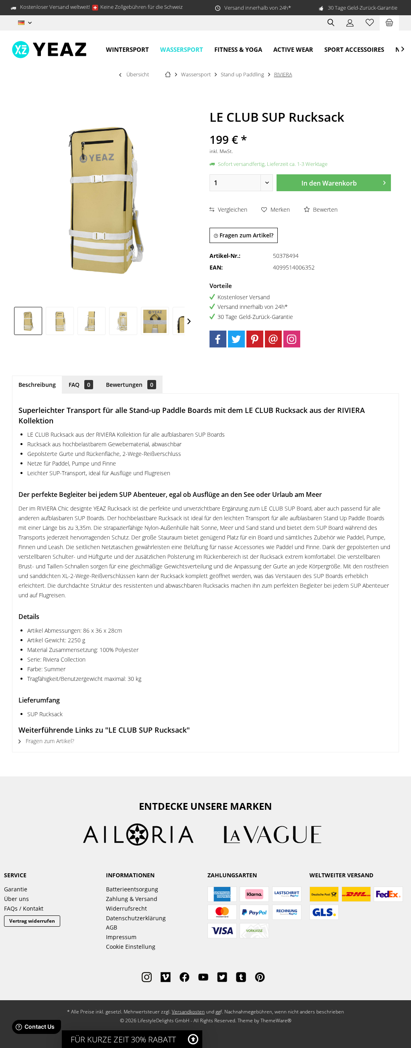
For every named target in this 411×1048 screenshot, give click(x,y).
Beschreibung (37, 384)
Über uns (16, 899)
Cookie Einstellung (130, 946)
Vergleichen (231, 209)
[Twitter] (236, 339)
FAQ (79, 384)
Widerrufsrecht (126, 908)
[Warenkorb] (389, 23)
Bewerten (324, 209)
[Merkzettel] (370, 23)
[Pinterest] (254, 339)
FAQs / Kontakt (23, 908)
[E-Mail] (273, 339)
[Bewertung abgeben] (300, 129)
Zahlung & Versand (131, 899)
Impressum (121, 937)
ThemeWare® (275, 1020)
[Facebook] (218, 339)
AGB (111, 927)
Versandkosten (188, 1011)
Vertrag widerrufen (32, 920)
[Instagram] (291, 339)
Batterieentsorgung (132, 889)
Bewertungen (129, 384)
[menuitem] (389, 23)
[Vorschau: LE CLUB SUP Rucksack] (28, 321)
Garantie (15, 889)
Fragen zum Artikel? (245, 235)
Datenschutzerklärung (136, 918)
